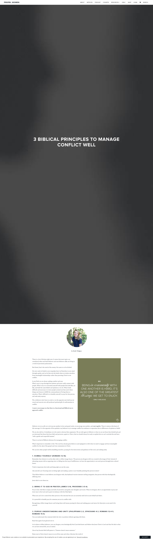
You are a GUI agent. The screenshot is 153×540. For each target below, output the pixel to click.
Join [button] (123, 2)
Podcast (98, 2)
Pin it (81, 420)
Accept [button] (145, 537)
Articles (89, 2)
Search (145, 2)
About (82, 2)
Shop (129, 2)
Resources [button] (114, 2)
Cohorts (106, 2)
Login (135, 2)
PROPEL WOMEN (11, 2)
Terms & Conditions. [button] (82, 537)
